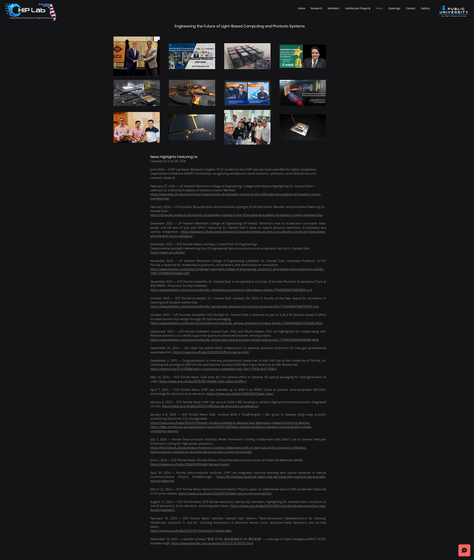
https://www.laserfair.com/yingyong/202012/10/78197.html (212, 543)
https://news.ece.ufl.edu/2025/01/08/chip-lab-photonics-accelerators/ (210, 406)
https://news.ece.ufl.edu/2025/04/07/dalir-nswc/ (240, 394)
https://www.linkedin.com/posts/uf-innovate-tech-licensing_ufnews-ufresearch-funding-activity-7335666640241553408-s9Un (236, 323)
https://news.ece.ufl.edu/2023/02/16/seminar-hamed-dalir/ (191, 531)
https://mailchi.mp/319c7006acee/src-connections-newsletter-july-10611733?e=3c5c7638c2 (213, 369)
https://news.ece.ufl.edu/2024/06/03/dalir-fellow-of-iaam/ (190, 464)
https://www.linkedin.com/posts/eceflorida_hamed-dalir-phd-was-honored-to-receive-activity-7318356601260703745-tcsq (234, 306)
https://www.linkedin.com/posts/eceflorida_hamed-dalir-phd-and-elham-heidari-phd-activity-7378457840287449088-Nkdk (234, 340)
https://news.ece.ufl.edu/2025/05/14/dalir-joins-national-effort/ (203, 381)
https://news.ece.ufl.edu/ (167, 252)
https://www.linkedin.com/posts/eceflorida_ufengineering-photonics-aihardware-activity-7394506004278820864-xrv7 (231, 290)
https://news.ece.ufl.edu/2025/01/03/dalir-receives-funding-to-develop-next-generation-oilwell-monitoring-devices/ (230, 423)
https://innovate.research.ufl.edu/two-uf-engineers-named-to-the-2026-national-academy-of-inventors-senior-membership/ (236, 215)
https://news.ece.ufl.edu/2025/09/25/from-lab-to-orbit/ (211, 352)
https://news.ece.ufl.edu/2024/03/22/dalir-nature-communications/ (225, 493)
